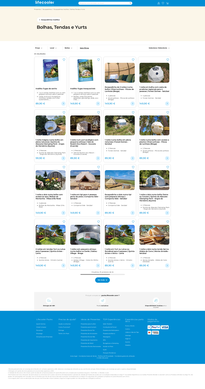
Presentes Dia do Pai (88, 330)
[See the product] (63, 103)
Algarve (127, 338)
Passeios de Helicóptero (111, 330)
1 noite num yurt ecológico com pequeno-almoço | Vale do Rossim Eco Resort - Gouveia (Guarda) (84, 143)
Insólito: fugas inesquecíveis (82, 89)
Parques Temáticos (109, 353)
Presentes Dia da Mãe (88, 337)
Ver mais (101, 280)
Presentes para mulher (88, 324)
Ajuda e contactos (65, 324)
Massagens (106, 337)
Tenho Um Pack (64, 333)
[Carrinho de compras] (167, 3)
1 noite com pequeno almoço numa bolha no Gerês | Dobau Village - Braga (83, 251)
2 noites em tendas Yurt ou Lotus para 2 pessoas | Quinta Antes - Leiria (50, 251)
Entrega (61, 330)
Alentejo (128, 335)
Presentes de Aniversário (89, 333)
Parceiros (39, 330)
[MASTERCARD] (149, 334)
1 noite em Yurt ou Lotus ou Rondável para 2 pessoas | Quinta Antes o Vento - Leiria (120, 251)
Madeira (127, 345)
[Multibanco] (149, 329)
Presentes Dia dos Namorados (91, 346)
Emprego (39, 333)
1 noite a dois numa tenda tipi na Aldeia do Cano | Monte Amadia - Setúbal (154, 251)
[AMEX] (155, 334)
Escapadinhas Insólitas (61, 9)
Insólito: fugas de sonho (46, 89)
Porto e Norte (129, 326)
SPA (104, 340)
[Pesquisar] (130, 3)
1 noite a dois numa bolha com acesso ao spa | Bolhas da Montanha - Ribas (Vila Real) (49, 197)
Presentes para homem (88, 327)
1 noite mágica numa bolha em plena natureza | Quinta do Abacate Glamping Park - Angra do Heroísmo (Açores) (50, 143)
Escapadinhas (47, 9)
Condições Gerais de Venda (88, 356)
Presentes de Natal (87, 343)
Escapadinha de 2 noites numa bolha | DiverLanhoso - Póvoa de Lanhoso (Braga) (119, 89)
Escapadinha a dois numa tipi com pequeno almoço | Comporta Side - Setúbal (118, 197)
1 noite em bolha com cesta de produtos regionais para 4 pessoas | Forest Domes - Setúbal (154, 89)
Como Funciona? (64, 327)
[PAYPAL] (155, 329)
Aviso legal (73, 356)
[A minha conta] (159, 3)
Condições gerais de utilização (125, 356)
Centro (127, 329)
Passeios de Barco (109, 333)
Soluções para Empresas (44, 337)
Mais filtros (84, 48)
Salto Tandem (107, 324)
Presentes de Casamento (89, 340)
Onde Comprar (41, 327)
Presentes (37, 9)
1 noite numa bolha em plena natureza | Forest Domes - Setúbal (118, 142)
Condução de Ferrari (110, 327)
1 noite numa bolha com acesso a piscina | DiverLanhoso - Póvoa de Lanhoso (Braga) (154, 142)
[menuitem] (41, 48)
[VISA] (164, 329)
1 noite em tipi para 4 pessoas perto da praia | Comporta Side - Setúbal (84, 197)
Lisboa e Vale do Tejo (132, 332)
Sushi (105, 349)
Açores (127, 342)
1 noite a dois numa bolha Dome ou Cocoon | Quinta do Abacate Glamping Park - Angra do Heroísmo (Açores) (153, 198)
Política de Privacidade (105, 356)
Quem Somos (40, 324)
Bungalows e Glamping (111, 343)
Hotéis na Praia (108, 346)
